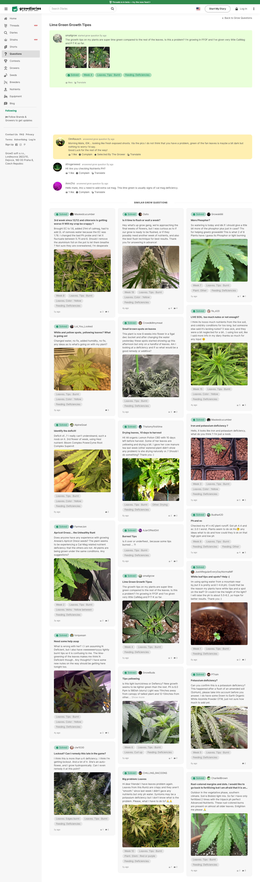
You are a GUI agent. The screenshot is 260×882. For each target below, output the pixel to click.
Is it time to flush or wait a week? (141, 220)
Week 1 (197, 648)
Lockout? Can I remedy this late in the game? (80, 753)
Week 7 (197, 285)
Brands (20, 116)
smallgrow (71, 35)
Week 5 (197, 752)
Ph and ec (196, 520)
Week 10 (129, 851)
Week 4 (88, 74)
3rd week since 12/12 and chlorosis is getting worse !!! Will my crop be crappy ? (80, 222)
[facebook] (16, 146)
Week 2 (60, 604)
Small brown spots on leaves (139, 329)
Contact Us (11, 134)
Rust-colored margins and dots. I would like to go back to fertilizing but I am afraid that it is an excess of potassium (218, 786)
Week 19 (129, 292)
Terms (8, 139)
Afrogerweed (72, 164)
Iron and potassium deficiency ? (209, 425)
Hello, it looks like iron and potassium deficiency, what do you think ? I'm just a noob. (218, 432)
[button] (254, 8)
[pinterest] (25, 146)
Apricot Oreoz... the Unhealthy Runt (74, 532)
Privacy (30, 134)
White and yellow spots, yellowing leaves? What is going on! (82, 334)
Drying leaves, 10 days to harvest (141, 432)
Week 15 (197, 389)
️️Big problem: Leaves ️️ (134, 779)
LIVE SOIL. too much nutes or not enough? (215, 317)
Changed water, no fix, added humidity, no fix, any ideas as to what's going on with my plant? (80, 342)
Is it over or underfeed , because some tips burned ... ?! (146, 543)
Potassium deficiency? (204, 680)
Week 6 (129, 747)
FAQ (21, 134)
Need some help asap (66, 641)
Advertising (20, 139)
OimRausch (74, 139)
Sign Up (9, 144)
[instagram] (20, 146)
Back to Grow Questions (238, 17)
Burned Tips (129, 536)
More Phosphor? (200, 220)
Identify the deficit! (65, 430)
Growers (10, 120)
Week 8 (60, 295)
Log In (243, 8)
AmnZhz (70, 183)
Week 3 (197, 484)
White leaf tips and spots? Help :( (210, 576)
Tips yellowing (131, 678)
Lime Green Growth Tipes (137, 582)
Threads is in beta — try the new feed (130, 2)
